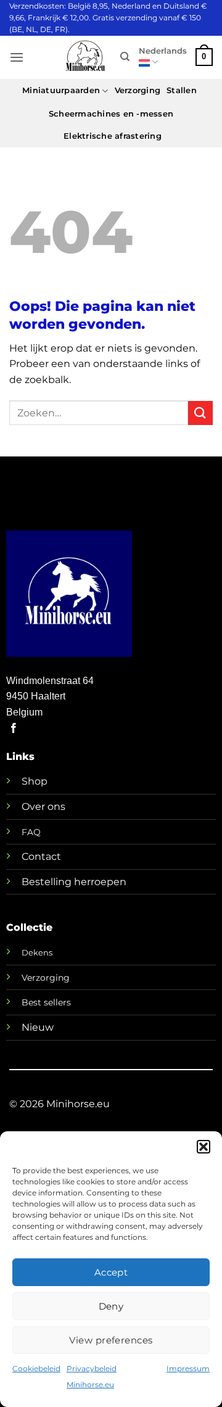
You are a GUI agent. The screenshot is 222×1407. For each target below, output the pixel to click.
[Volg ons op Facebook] (13, 728)
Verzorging (138, 90)
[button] (203, 1147)
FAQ (31, 832)
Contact (41, 856)
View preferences (110, 1340)
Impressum (188, 1368)
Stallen (181, 90)
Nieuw (38, 1027)
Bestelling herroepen (74, 882)
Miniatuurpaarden (61, 90)
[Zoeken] (125, 56)
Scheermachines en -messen (111, 113)
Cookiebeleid (36, 1368)
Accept (111, 1272)
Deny (111, 1306)
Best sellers (46, 1002)
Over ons (43, 806)
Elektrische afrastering (113, 136)
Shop (34, 781)
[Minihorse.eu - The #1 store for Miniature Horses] (85, 57)
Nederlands (163, 51)
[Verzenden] (200, 413)
